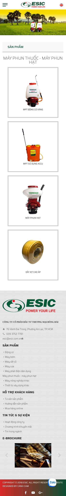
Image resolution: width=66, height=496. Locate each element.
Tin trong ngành (13, 431)
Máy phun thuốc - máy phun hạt (19, 376)
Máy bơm (10, 357)
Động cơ (9, 352)
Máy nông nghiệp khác (17, 381)
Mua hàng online (14, 408)
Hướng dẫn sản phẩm (16, 404)
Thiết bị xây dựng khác (17, 385)
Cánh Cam (23, 486)
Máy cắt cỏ (10, 362)
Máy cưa (9, 366)
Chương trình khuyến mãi (18, 427)
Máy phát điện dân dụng (18, 371)
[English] (61, 5)
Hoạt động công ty (14, 422)
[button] (7, 455)
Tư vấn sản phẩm (14, 399)
